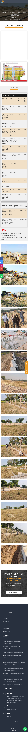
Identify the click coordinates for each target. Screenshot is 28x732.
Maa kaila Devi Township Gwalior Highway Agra (12, 647)
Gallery (6, 624)
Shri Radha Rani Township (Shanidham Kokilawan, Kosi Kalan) (13, 680)
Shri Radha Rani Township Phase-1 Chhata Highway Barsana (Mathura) (14, 663)
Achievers (6, 628)
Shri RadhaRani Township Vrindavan (13, 684)
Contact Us (7, 631)
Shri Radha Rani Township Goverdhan (13, 652)
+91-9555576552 (11, 585)
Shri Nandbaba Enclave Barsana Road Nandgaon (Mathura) (13, 669)
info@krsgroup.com (14, 587)
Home (12, 17)
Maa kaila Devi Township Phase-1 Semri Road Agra (14, 674)
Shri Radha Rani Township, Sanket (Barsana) (12, 656)
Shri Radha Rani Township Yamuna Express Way (12, 642)
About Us (6, 621)
